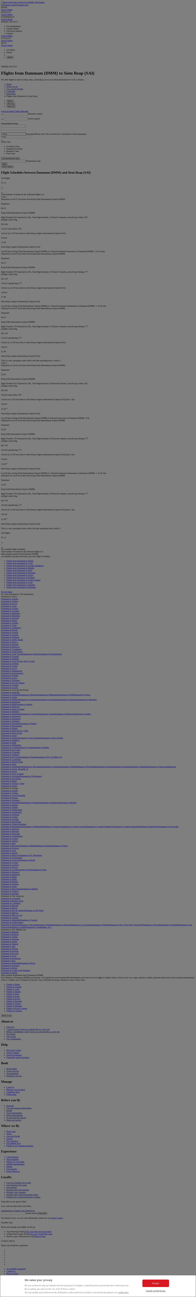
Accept (155, 1283)
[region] (98, 1286)
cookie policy (123, 1292)
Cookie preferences (156, 1290)
